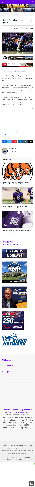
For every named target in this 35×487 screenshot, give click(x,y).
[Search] (32, 2)
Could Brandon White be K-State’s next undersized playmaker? (15, 207)
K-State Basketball (16, 28)
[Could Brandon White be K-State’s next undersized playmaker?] (17, 195)
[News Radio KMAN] (6, 2)
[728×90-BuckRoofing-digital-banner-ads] (17, 59)
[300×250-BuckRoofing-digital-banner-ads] (14, 282)
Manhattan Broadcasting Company (17, 410)
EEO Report (6, 360)
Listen (21, 2)
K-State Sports (25, 28)
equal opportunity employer (18, 412)
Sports (31, 28)
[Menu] (3, 2)
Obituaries (27, 457)
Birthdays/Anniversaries (11, 459)
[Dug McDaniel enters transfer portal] (17, 53)
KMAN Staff (6, 27)
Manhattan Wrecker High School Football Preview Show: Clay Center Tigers (16, 183)
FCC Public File (7, 366)
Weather (20, 457)
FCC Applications (8, 371)
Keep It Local (22, 459)
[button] (31, 483)
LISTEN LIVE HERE (9, 242)
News (8, 457)
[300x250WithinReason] (14, 307)
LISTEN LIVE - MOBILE (11, 244)
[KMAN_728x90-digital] (17, 66)
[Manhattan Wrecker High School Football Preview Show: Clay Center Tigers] (17, 171)
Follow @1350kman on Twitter (10, 445)
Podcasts (30, 459)
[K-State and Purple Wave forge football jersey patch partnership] (17, 219)
